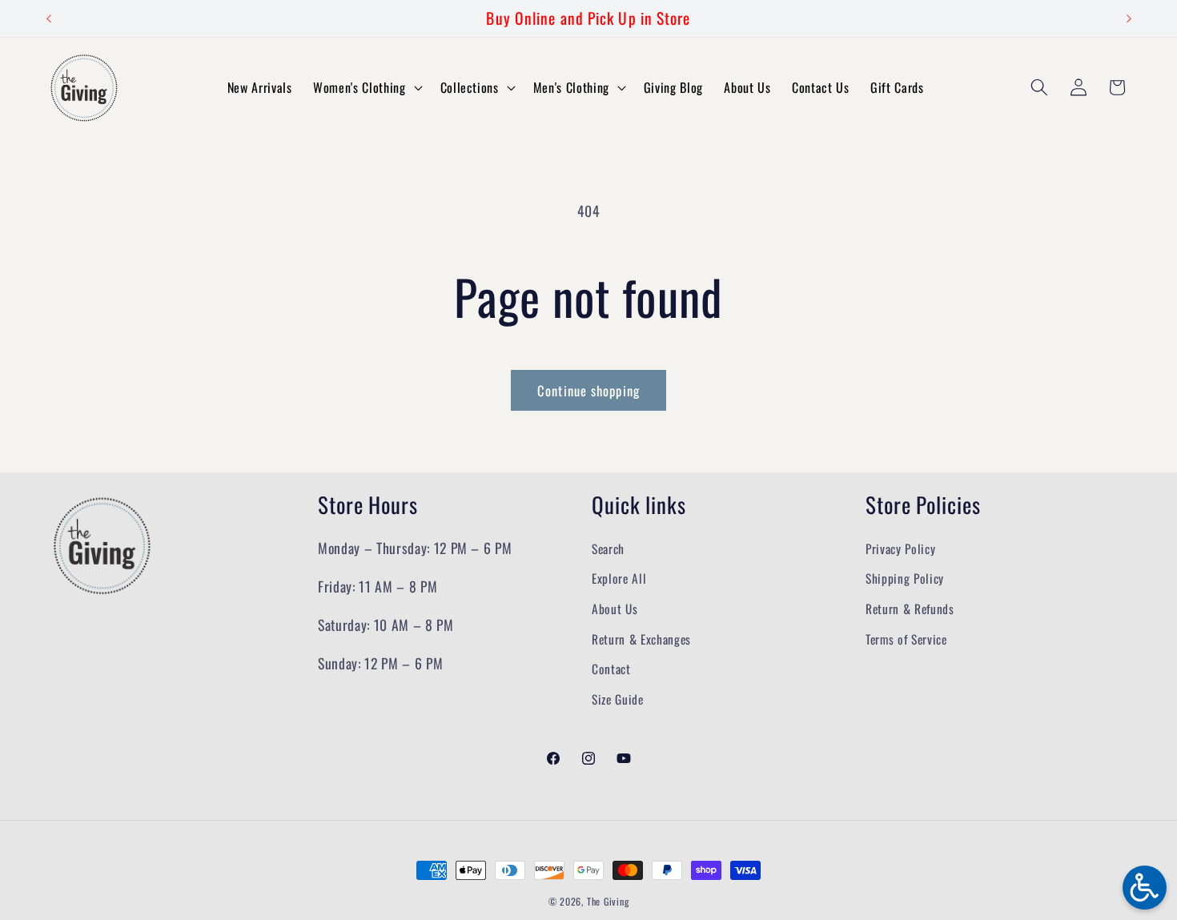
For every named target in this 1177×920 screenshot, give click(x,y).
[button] (366, 87)
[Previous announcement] (48, 18)
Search (608, 548)
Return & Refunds (910, 608)
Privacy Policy (900, 548)
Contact (611, 669)
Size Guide (618, 699)
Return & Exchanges (641, 639)
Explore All (619, 579)
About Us (614, 608)
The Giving (608, 901)
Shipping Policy (905, 579)
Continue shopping (588, 390)
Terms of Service (906, 639)
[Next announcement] (1129, 18)
